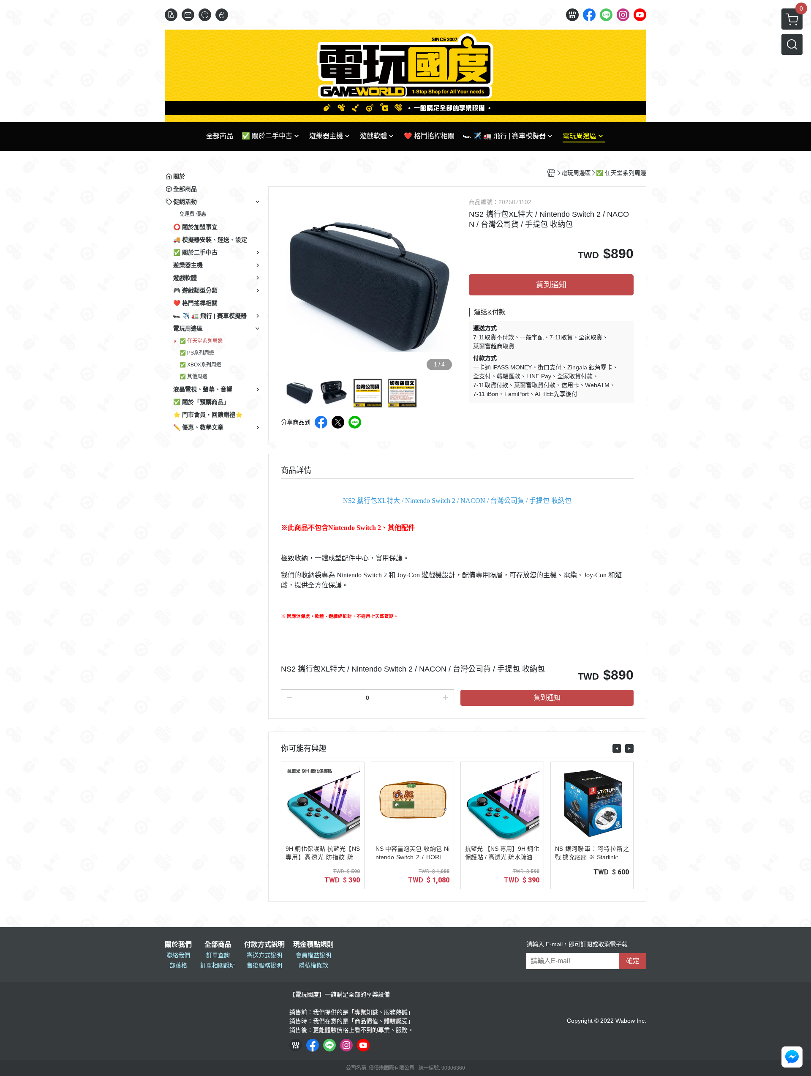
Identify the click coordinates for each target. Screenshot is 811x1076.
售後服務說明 (264, 965)
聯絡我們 (178, 955)
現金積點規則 (313, 944)
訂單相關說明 (218, 965)
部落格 (178, 965)
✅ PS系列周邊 (197, 353)
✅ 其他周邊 (193, 377)
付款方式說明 (264, 944)
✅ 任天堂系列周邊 (201, 341)
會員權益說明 (313, 955)
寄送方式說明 (264, 955)
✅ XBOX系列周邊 (200, 365)
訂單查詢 (218, 955)
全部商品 (217, 944)
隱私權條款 (313, 965)
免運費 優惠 (193, 214)
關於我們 (178, 944)
